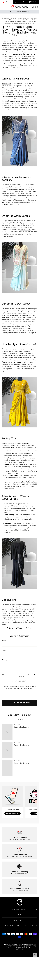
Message (5, 660)
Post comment (19, 681)
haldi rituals (30, 18)
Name (4, 641)
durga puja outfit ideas (19, 18)
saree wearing (23, 23)
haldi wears (11, 19)
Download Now (12, 813)
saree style (15, 23)
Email (4, 650)
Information (19, 910)
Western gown (25, 229)
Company (19, 920)
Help (19, 915)
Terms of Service (23, 688)
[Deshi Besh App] (12, 796)
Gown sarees (6, 83)
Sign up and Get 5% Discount (19, 925)
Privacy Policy (10, 688)
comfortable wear (7, 18)
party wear (11, 21)
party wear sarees (30, 21)
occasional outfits (20, 19)
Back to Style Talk (21, 703)
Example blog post (22, 727)
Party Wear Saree (20, 21)
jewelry (20, 456)
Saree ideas (7, 23)
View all (19, 719)
